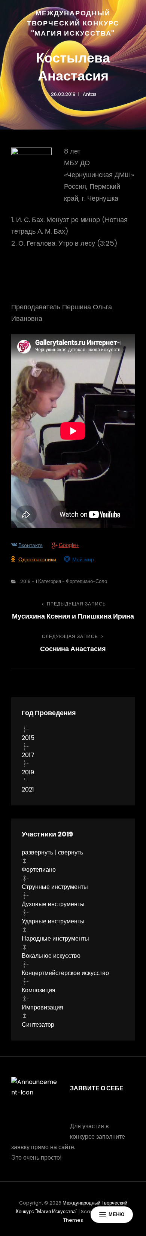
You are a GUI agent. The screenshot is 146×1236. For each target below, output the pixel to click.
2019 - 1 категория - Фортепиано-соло (63, 581)
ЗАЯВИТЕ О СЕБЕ (97, 1088)
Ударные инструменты (53, 921)
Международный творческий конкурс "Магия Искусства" (73, 23)
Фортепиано (39, 869)
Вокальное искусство (51, 955)
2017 (28, 755)
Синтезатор (38, 1024)
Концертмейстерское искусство (65, 973)
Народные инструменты (55, 938)
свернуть (70, 852)
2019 (28, 772)
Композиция (38, 990)
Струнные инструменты (55, 887)
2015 (28, 738)
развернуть (37, 852)
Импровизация (42, 1007)
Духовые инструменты (53, 904)
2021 (28, 789)
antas (90, 94)
